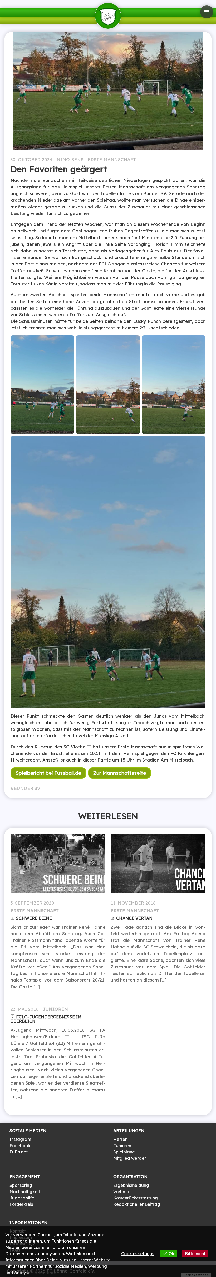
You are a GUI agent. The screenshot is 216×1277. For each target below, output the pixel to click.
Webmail (122, 1191)
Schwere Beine (34, 918)
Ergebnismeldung (131, 1185)
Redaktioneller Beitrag (136, 1204)
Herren (120, 1139)
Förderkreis (21, 1204)
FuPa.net (18, 1152)
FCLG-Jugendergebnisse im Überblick (46, 1019)
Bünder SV (27, 788)
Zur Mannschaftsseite (119, 773)
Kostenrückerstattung (135, 1198)
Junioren (55, 1009)
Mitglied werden (130, 1158)
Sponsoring (20, 1185)
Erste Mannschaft (112, 159)
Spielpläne (124, 1152)
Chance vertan (134, 918)
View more (45, 1272)
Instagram (20, 1139)
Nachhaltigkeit (24, 1191)
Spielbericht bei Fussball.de (48, 773)
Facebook (19, 1145)
